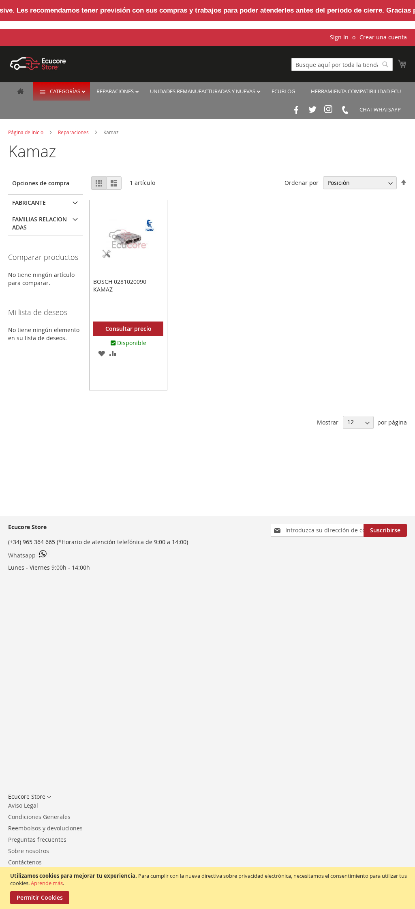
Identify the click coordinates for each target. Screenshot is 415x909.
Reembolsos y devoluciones (45, 828)
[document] (208, 888)
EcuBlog (283, 91)
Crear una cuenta (383, 37)
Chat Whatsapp (380, 109)
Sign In (339, 37)
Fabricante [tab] (29, 202)
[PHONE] (345, 110)
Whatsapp (22, 555)
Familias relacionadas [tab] (39, 223)
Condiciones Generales (39, 817)
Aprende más (47, 883)
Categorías (65, 91)
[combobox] (342, 64)
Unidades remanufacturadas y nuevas (203, 91)
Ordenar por (302, 183)
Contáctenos (25, 862)
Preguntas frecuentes (37, 839)
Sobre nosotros (28, 851)
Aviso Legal (23, 805)
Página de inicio (26, 132)
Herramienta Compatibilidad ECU (356, 91)
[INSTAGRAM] (329, 110)
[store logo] (38, 63)
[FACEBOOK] (296, 110)
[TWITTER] (312, 110)
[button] (101, 353)
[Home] (20, 92)
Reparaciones (115, 91)
